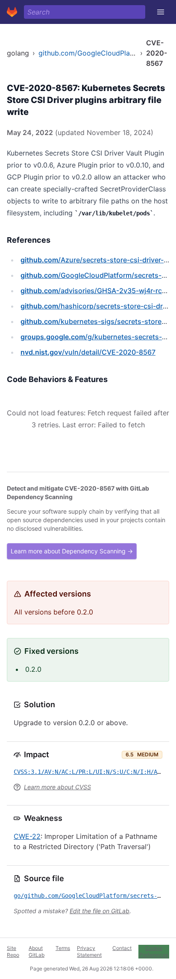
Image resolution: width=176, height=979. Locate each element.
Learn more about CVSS (57, 787)
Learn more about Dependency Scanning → (72, 551)
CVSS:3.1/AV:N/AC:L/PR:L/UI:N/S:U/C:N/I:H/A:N (89, 771)
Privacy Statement (89, 951)
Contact (122, 948)
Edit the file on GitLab (99, 910)
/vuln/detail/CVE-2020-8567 (88, 352)
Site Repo (13, 951)
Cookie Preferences (153, 951)
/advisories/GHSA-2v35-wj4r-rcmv (96, 290)
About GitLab (36, 951)
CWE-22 (27, 836)
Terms (63, 948)
